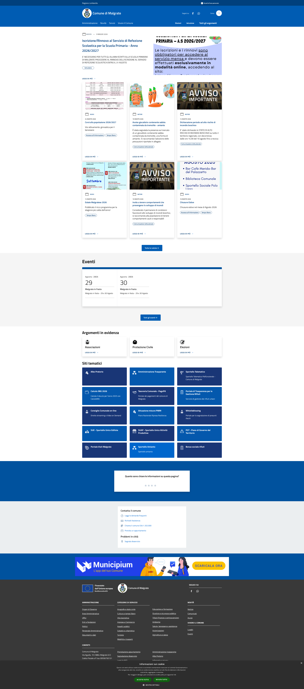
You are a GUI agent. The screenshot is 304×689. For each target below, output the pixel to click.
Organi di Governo (89, 609)
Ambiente (156, 622)
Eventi (190, 633)
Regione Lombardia (90, 3)
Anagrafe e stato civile (126, 609)
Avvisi (89, 34)
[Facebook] (192, 13)
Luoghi (190, 629)
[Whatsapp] (197, 13)
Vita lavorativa (123, 617)
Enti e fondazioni (89, 622)
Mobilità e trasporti (125, 639)
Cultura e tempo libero (126, 613)
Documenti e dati (89, 635)
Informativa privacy (160, 660)
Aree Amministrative (90, 613)
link (175, 675)
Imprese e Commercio (126, 622)
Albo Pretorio (157, 656)
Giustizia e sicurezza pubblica (164, 613)
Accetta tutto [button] (143, 680)
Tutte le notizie (151, 248)
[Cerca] (219, 13)
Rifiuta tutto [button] (161, 680)
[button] (152, 685)
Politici (85, 626)
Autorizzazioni (158, 630)
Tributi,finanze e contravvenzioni (165, 617)
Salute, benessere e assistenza (164, 626)
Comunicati (192, 613)
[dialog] (152, 675)
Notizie (140, 114)
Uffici (84, 617)
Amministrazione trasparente (164, 651)
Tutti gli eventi (149, 317)
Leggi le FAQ (122, 660)
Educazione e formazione (162, 609)
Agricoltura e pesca (160, 634)
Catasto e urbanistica (125, 630)
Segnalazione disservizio (127, 656)
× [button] (301, 663)
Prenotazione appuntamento (128, 651)
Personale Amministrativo (92, 630)
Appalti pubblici (123, 626)
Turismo (120, 635)
